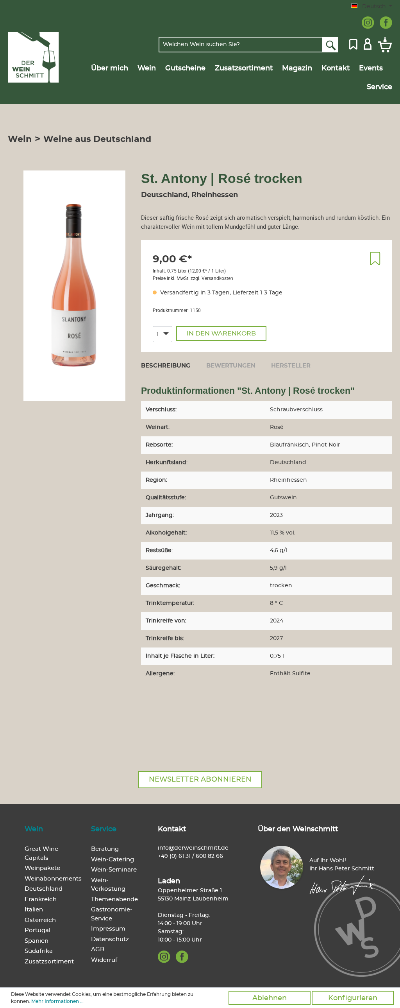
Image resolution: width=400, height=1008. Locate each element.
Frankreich (41, 899)
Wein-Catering (112, 860)
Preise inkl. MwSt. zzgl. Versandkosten (193, 278)
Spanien (36, 941)
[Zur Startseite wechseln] (33, 57)
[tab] (166, 366)
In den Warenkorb (221, 333)
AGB (97, 949)
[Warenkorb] (383, 44)
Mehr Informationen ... (57, 1001)
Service (103, 829)
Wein (34, 829)
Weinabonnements (53, 879)
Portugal (37, 930)
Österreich (40, 920)
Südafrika (39, 951)
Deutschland (43, 889)
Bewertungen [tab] (230, 366)
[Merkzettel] (353, 43)
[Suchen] (330, 44)
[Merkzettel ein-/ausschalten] (375, 258)
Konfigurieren (352, 998)
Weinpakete (42, 868)
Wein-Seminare (114, 870)
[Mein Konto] (368, 43)
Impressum (108, 929)
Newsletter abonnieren (200, 779)
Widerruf (104, 960)
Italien (34, 910)
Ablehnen (269, 998)
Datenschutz (110, 939)
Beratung (105, 849)
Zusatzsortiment (49, 962)
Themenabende (114, 899)
